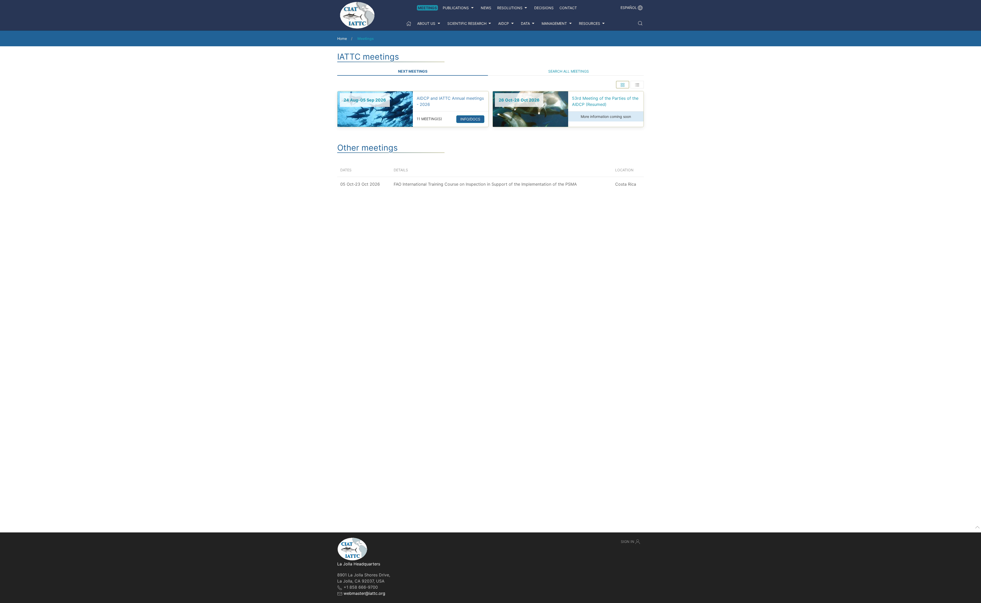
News (486, 8)
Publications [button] (456, 8)
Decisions (544, 8)
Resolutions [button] (509, 8)
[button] (640, 23)
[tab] (622, 84)
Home (342, 38)
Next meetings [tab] (412, 71)
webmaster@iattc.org (364, 593)
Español (629, 7)
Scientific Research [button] (466, 23)
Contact (568, 8)
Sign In (627, 541)
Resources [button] (589, 23)
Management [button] (554, 23)
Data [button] (525, 23)
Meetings (427, 8)
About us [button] (426, 23)
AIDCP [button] (503, 23)
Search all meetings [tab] (568, 71)
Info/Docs (470, 119)
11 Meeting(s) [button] (429, 119)
